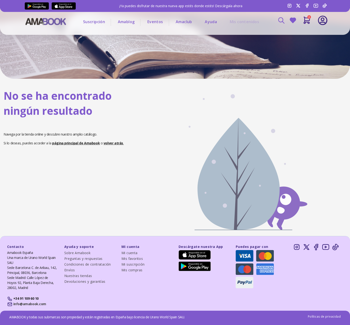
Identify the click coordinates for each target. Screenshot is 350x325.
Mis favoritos (132, 258)
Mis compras (131, 270)
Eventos (155, 21)
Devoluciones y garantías (84, 281)
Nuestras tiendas (78, 275)
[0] (306, 22)
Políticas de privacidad (324, 317)
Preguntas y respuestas (83, 258)
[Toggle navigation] (303, 33)
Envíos (69, 270)
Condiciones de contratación (87, 264)
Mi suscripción (133, 264)
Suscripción (94, 21)
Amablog (126, 21)
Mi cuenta (129, 253)
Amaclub (184, 21)
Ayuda (211, 21)
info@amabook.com (29, 304)
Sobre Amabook (77, 253)
